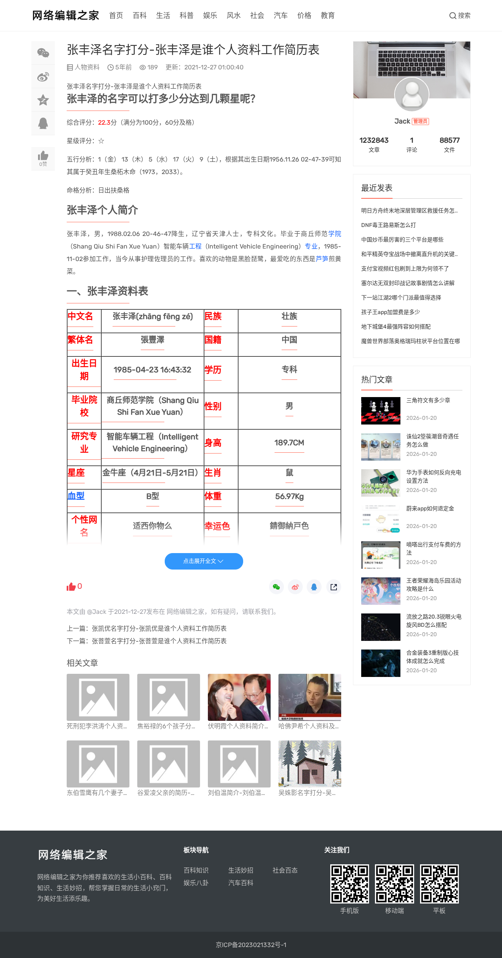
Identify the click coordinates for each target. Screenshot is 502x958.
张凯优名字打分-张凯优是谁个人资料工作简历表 (159, 628)
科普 (187, 15)
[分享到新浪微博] (43, 76)
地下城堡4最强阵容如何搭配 (396, 326)
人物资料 (87, 67)
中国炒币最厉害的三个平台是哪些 (402, 239)
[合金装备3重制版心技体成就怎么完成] (380, 663)
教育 (328, 15)
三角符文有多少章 (428, 400)
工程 (195, 246)
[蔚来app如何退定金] (380, 519)
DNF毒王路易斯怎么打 (388, 225)
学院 (334, 234)
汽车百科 (240, 883)
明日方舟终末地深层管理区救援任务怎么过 (413, 210)
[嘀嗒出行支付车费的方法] (380, 555)
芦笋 (322, 259)
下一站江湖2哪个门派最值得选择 (401, 297)
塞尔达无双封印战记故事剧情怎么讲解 (408, 283)
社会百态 (285, 870)
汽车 (281, 15)
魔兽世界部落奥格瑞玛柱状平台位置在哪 (410, 341)
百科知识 (196, 870)
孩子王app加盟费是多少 (390, 312)
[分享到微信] (43, 53)
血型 (76, 496)
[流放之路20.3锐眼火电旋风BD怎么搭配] (380, 627)
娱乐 (210, 15)
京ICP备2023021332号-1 (251, 945)
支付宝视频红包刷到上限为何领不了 (405, 268)
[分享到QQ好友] (43, 123)
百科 (140, 15)
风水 (234, 15)
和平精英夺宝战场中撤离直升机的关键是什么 (416, 254)
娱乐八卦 (196, 883)
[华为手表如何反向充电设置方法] (380, 483)
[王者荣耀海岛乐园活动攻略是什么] (380, 591)
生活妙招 (240, 870)
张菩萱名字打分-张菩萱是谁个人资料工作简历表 (159, 641)
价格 (304, 15)
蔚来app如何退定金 (430, 508)
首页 (116, 15)
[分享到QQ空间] (43, 100)
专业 (311, 246)
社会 (257, 15)
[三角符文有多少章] (380, 411)
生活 (163, 15)
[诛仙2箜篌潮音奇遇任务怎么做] (380, 447)
